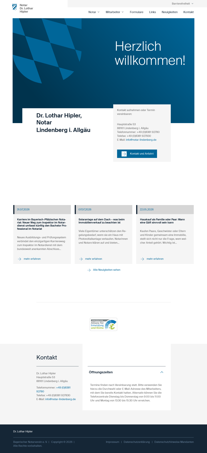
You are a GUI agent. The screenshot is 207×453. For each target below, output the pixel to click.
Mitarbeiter (113, 12)
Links (152, 12)
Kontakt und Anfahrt (141, 153)
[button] (127, 372)
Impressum (112, 442)
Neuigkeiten (170, 12)
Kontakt (188, 12)
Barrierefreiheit (181, 3)
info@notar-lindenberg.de (141, 139)
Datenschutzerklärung (137, 442)
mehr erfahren (32, 259)
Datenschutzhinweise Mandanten (174, 442)
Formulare (136, 12)
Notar (92, 12)
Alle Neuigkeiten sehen (106, 270)
